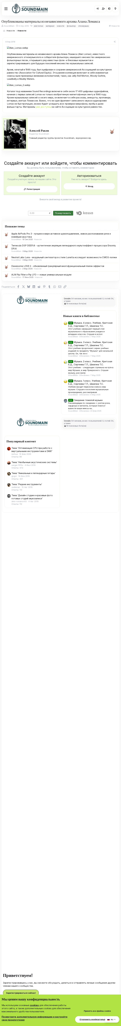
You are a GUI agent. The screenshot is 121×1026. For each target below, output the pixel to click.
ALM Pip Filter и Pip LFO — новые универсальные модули (41, 274)
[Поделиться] (115, 42)
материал (50, 26)
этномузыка (83, 26)
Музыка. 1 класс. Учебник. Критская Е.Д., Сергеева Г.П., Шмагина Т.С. (90, 382)
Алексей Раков (39, 130)
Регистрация (33, 189)
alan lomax (38, 26)
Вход (90, 186)
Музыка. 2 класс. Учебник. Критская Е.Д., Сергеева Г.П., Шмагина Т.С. (90, 363)
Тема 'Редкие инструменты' (27, 484)
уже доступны (43, 106)
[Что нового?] (115, 8)
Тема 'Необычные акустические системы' (34, 462)
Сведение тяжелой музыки (86, 400)
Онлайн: (67, 298)
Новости (115, 26)
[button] (109, 8)
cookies (34, 1005)
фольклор (71, 26)
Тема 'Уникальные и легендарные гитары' (33, 473)
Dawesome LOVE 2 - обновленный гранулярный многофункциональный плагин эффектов (57, 266)
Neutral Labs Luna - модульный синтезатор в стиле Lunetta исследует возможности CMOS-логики (64, 257)
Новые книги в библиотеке (81, 316)
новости (60, 26)
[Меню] (6, 8)
